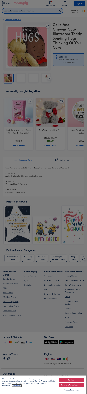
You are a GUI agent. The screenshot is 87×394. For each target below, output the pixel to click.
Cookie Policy (16, 385)
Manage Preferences (71, 390)
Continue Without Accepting (71, 385)
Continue (71, 380)
